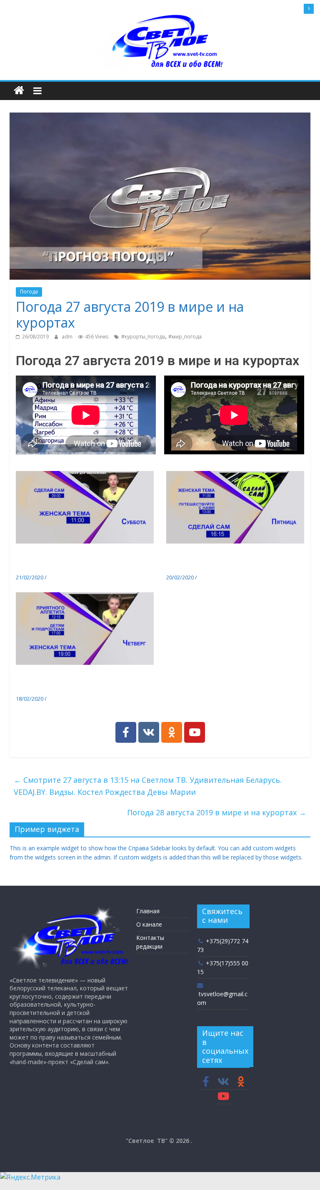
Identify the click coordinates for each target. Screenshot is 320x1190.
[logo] (69, 908)
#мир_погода (185, 336)
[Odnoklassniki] (171, 732)
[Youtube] (194, 732)
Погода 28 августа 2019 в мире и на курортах (216, 812)
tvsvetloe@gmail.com (222, 998)
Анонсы (58, 577)
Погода (29, 291)
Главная (148, 911)
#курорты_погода (143, 336)
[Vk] (148, 732)
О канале (149, 924)
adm (68, 336)
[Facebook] (125, 732)
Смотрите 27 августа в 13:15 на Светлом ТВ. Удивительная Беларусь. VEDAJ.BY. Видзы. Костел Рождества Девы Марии (148, 786)
